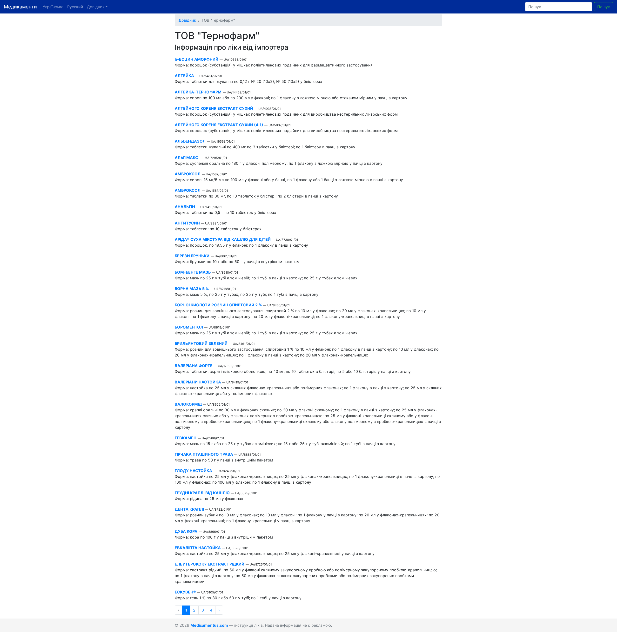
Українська (53, 6)
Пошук (603, 6)
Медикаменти (20, 7)
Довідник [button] (96, 6)
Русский (75, 6)
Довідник (187, 20)
